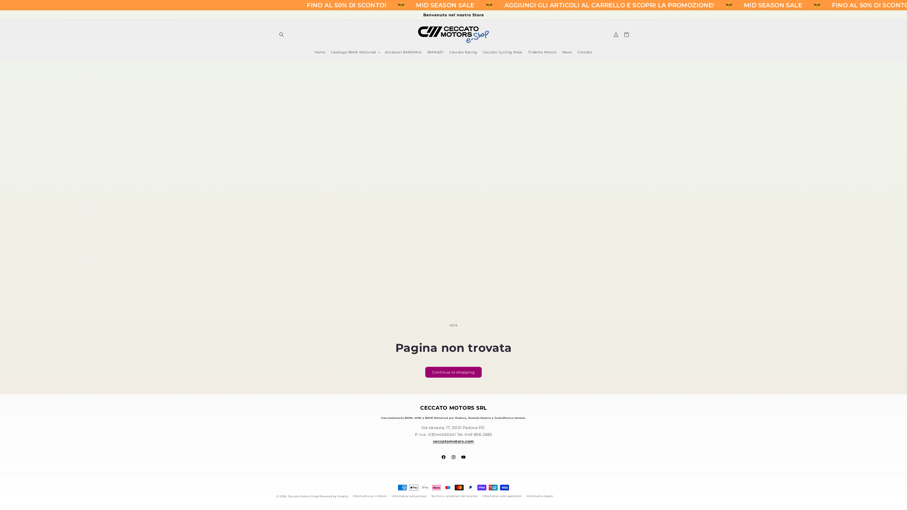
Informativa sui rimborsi (370, 496)
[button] (281, 35)
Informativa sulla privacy (409, 496)
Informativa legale (540, 496)
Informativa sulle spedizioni (502, 496)
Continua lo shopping (453, 372)
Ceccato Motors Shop (303, 496)
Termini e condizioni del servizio (454, 496)
